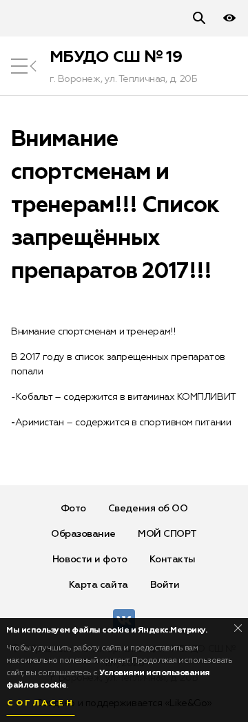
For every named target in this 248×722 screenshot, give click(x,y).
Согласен (40, 703)
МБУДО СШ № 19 (116, 57)
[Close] (238, 628)
